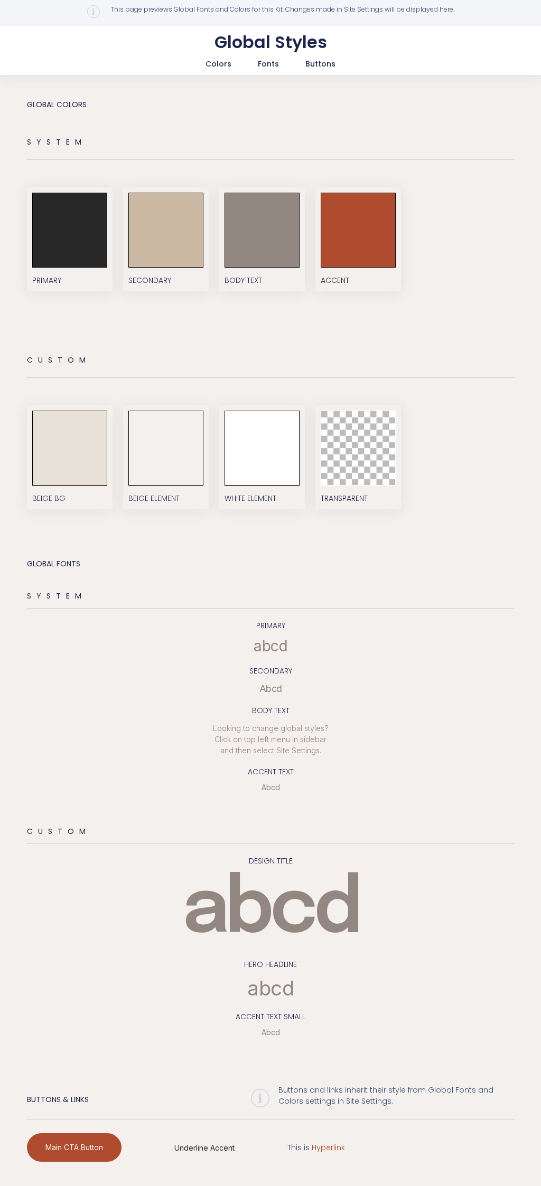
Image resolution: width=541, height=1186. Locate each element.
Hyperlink (328, 1147)
